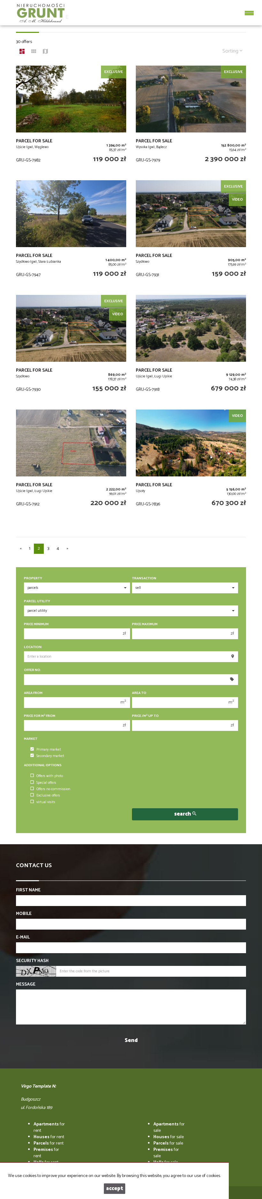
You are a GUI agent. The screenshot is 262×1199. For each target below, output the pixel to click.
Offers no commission (53, 789)
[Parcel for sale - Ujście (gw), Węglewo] (71, 120)
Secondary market (50, 756)
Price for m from (39, 716)
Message (25, 984)
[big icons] (22, 52)
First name (28, 890)
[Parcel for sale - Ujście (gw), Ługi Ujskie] (191, 349)
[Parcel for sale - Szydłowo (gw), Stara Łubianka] (71, 234)
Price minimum (36, 624)
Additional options (43, 765)
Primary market (48, 750)
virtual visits (45, 802)
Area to (139, 693)
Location (33, 647)
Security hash (32, 961)
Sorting (231, 51)
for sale (169, 1127)
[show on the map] (45, 52)
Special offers (46, 783)
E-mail (23, 937)
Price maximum (145, 624)
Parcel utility (37, 601)
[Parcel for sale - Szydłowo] (191, 234)
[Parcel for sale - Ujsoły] (191, 464)
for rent (49, 1127)
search (183, 814)
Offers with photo (49, 776)
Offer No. (32, 670)
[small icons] (34, 52)
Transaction (144, 578)
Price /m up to (145, 716)
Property (33, 578)
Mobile (24, 914)
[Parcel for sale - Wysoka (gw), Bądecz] (191, 120)
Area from (33, 693)
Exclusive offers (48, 795)
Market (30, 739)
